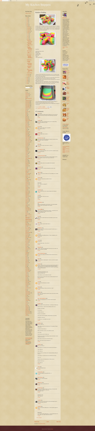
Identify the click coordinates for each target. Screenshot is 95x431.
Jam (26, 203)
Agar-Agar (39, 108)
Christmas (26, 144)
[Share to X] (49, 106)
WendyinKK (39, 247)
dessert (46, 108)
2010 (27, 77)
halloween (26, 193)
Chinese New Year (28, 140)
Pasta (26, 246)
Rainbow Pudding (29, 72)
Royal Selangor (27, 270)
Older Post (58, 421)
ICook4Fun (39, 303)
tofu (26, 301)
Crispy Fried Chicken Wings (29, 41)
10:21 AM (39, 152)
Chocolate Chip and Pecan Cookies (29, 67)
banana (26, 109)
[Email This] (47, 106)
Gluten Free (27, 184)
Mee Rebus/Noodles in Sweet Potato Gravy (29, 70)
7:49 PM (39, 231)
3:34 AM (39, 409)
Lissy (38, 281)
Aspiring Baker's (27, 106)
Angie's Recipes (40, 377)
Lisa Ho (39, 240)
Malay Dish (27, 213)
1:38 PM (39, 187)
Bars (26, 110)
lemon (26, 212)
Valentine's (27, 306)
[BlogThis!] (48, 106)
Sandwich (26, 276)
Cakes (26, 129)
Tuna (26, 304)
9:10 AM (39, 117)
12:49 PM (39, 403)
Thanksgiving (27, 300)
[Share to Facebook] (50, 106)
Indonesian (27, 201)
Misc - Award (27, 227)
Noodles (26, 236)
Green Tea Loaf (29, 50)
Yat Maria (39, 132)
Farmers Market (27, 173)
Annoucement (27, 94)
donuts (26, 164)
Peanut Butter (27, 248)
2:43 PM (39, 199)
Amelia (39, 366)
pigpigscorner (40, 382)
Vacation (26, 305)
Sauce (26, 277)
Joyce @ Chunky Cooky (41, 253)
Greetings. (26, 188)
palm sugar (27, 241)
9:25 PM (39, 250)
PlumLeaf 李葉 (40, 209)
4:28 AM (39, 295)
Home (48, 421)
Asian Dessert (43, 108)
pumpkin (26, 261)
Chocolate (26, 143)
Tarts (26, 295)
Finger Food (27, 177)
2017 (27, 17)
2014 (27, 21)
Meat (26, 222)
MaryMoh (39, 292)
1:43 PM (39, 374)
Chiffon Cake (27, 138)
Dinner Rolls (27, 163)
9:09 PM (39, 244)
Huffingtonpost (27, 344)
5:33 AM (39, 415)
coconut (26, 149)
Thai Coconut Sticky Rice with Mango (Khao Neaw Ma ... (29, 57)
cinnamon (26, 145)
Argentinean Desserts (28, 98)
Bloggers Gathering (28, 120)
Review (26, 265)
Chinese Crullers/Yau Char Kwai (68, 109)
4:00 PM (39, 379)
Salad (26, 272)
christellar (39, 400)
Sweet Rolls (27, 291)
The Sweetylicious (40, 149)
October (28, 29)
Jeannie (39, 113)
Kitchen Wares (27, 208)
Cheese (26, 133)
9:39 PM (39, 255)
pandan (26, 243)
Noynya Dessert (27, 237)
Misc (26, 226)
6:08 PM (39, 219)
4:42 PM (39, 206)
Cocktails (26, 148)
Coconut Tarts (68, 103)
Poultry (26, 257)
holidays (26, 197)
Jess (38, 195)
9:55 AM (39, 141)
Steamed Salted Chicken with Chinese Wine (29, 64)
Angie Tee (39, 172)
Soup (26, 286)
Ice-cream (26, 198)
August (28, 32)
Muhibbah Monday (28, 232)
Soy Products (27, 287)
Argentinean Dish (27, 100)
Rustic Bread (27, 271)
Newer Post (36, 421)
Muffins (26, 231)
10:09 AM (39, 146)
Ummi (38, 258)
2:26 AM (39, 289)
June (28, 35)
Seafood (26, 280)
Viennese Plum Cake (29, 52)
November (28, 28)
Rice (26, 266)
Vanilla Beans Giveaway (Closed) (68, 83)
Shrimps (26, 282)
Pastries (26, 247)
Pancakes (26, 242)
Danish (26, 159)
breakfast (26, 124)
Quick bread (27, 262)
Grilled (26, 189)
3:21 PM (39, 397)
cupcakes (26, 155)
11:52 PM (39, 278)
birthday (26, 116)
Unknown (39, 177)
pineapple (26, 252)
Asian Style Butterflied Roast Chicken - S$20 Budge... (29, 48)
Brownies (26, 125)
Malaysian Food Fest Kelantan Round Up (28, 219)
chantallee (39, 406)
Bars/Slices (27, 111)
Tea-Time (26, 296)
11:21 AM (39, 169)
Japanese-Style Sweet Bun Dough (68, 115)
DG (38, 161)
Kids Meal (26, 207)
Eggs (26, 172)
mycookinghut (40, 202)
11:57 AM (39, 174)
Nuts (26, 238)
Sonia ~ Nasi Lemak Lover (42, 298)
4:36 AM (39, 300)
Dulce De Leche (27, 169)
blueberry (26, 121)
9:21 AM (39, 123)
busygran (39, 120)
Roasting (26, 267)
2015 (27, 20)
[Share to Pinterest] (51, 106)
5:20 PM (39, 213)
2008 (27, 80)
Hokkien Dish (27, 196)
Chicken (26, 135)
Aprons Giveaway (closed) (68, 88)
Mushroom (26, 233)
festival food (27, 174)
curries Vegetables (28, 158)
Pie (25, 251)
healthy (26, 194)
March (28, 39)
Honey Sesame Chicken (68, 93)
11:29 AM (39, 369)
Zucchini (26, 315)
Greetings (26, 187)
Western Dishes (27, 311)
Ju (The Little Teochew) (41, 155)
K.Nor (38, 144)
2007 (27, 81)
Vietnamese (27, 310)
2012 (27, 24)
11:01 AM (39, 164)
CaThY (39, 222)
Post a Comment (39, 417)
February (28, 74)
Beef (26, 115)
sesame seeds (27, 281)
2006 (27, 83)
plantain (26, 253)
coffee (26, 150)
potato (26, 256)
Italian (26, 202)
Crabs (26, 154)
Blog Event (27, 119)
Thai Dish (26, 299)
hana (38, 216)
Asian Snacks (27, 105)
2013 (27, 23)
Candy (26, 130)
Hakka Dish (27, 192)
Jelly (48, 108)
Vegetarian (26, 309)
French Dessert (27, 179)
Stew (26, 290)
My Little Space (40, 387)
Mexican (26, 223)
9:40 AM (39, 341)
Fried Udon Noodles (28, 61)
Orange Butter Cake (68, 119)
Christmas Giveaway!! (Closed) (68, 72)
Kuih (26, 211)
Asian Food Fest (27, 104)
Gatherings (27, 182)
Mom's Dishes (27, 228)
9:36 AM (39, 320)
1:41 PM (39, 192)
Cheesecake (27, 134)
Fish (26, 178)
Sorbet (26, 285)
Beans (26, 114)
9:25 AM (39, 135)
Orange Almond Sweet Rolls (29, 43)
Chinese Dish (27, 139)
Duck (26, 168)
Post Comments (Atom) (41, 423)
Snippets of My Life (28, 13)
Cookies (26, 153)
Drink (26, 167)
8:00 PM (39, 237)
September (29, 31)
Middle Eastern (27, 224)
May (28, 36)
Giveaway (26, 183)
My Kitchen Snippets (38, 5)
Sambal (26, 275)
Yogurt (26, 314)
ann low (39, 126)
